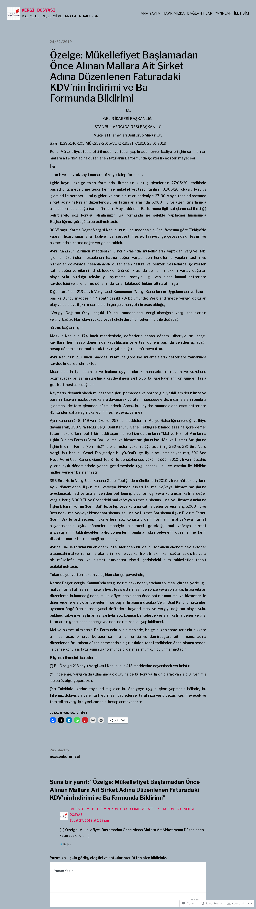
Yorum (194, 899)
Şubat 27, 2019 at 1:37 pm (89, 820)
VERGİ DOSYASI (38, 10)
